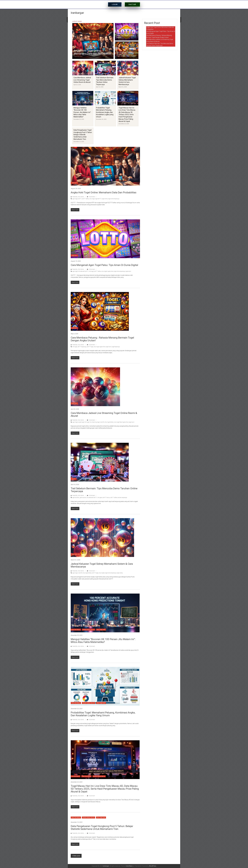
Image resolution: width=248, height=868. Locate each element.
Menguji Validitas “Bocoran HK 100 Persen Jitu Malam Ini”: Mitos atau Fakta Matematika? (82, 112)
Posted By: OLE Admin (78, 196)
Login (115, 4)
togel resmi (128, 271)
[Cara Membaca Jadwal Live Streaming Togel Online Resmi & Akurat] (95, 386)
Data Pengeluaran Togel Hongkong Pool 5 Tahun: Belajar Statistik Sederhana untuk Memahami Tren (83, 134)
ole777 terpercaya (82, 346)
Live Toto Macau (75, 776)
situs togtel (104, 271)
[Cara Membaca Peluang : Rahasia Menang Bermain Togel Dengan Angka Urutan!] (100, 311)
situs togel (92, 198)
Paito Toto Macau (75, 629)
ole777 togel (90, 346)
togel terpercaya (116, 346)
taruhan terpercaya (122, 497)
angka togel (81, 422)
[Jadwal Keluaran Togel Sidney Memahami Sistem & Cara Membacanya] (102, 537)
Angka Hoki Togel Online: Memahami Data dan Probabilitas (92, 52)
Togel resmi (74, 183)
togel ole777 (98, 198)
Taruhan (73, 478)
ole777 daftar (85, 198)
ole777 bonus (106, 497)
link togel (91, 271)
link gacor (100, 497)
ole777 (80, 198)
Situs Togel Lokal (75, 554)
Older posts (76, 856)
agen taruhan (75, 497)
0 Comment (92, 196)
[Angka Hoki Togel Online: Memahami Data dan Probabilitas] (105, 166)
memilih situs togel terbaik (106, 422)
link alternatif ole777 (83, 271)
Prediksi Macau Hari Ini (88, 629)
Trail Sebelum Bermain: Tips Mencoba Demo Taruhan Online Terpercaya (104, 490)
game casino (83, 497)
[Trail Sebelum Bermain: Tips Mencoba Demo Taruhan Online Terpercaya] (100, 462)
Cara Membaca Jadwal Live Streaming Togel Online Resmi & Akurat (82, 80)
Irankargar (77, 12)
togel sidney (120, 573)
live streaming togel (94, 422)
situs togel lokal (118, 422)
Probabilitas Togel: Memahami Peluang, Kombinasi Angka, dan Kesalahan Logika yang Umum (104, 112)
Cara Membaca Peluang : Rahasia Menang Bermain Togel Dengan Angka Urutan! (125, 54)
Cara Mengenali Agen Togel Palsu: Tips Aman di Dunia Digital (125, 35)
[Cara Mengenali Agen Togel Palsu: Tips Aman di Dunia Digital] (105, 238)
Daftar (132, 4)
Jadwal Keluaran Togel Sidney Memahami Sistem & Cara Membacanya (102, 565)
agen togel (75, 198)
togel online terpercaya (113, 198)
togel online (105, 198)
